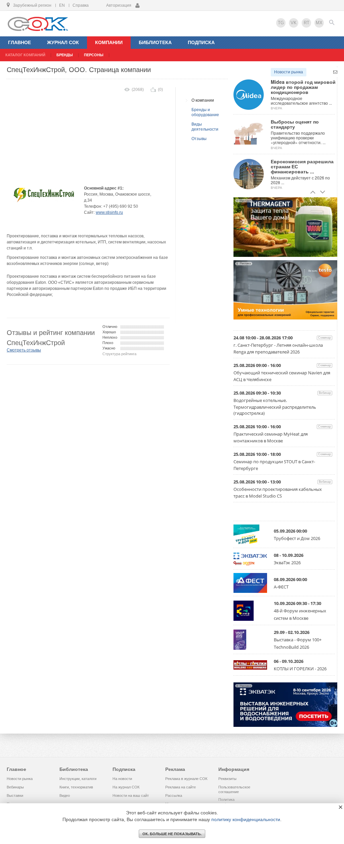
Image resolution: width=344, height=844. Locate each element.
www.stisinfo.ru (109, 212)
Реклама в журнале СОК (186, 779)
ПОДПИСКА (201, 42)
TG (281, 22)
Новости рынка (288, 72)
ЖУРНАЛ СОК (63, 42)
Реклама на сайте (180, 787)
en (62, 5)
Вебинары (15, 787)
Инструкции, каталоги (77, 779)
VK (294, 22)
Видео (64, 796)
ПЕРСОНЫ (93, 55)
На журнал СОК (126, 787)
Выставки (15, 796)
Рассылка (173, 796)
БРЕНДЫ (64, 55)
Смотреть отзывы (24, 350)
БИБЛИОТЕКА (155, 42)
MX (319, 22)
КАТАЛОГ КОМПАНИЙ (25, 55)
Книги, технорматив (76, 787)
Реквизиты (227, 779)
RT (306, 22)
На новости (122, 779)
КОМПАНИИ (109, 42)
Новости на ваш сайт (131, 796)
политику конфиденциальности (245, 819)
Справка (81, 5)
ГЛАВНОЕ (19, 42)
